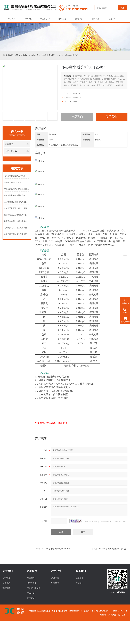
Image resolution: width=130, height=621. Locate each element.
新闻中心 (79, 19)
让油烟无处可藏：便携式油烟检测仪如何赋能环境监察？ (17, 208)
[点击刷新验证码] (75, 521)
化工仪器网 (122, 615)
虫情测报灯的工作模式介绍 (14, 195)
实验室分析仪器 (33, 588)
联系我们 (112, 19)
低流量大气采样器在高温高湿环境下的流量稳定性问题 (17, 228)
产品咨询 (77, 116)
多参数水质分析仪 (48, 55)
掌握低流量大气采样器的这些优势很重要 (17, 189)
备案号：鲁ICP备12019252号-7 (97, 611)
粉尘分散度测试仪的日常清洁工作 (17, 234)
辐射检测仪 (31, 583)
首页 (16, 55)
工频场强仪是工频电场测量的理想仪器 (17, 202)
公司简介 (6, 578)
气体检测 (31, 593)
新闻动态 (6, 583)
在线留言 (79, 578)
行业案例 (62, 19)
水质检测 (34, 55)
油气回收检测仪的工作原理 (14, 176)
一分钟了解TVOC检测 (12, 182)
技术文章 (96, 19)
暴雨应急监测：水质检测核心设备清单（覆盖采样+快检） (17, 221)
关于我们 (28, 19)
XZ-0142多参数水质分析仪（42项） (56, 549)
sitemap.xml (118, 611)
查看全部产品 (11, 151)
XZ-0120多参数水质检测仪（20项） (113, 549)
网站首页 (11, 19)
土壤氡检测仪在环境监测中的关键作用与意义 (17, 215)
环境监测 (31, 598)
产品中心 (43, 19)
